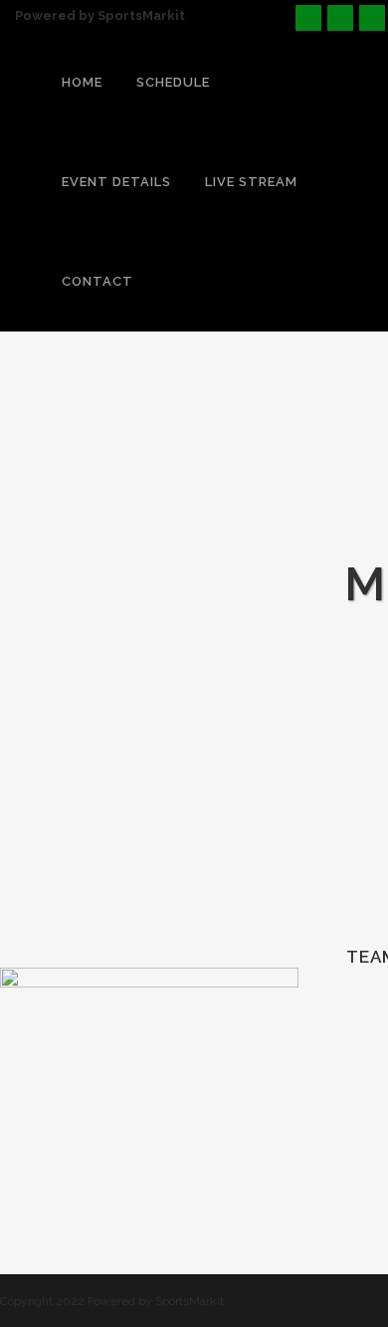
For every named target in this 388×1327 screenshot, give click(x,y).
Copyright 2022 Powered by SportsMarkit (112, 1301)
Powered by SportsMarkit (100, 15)
